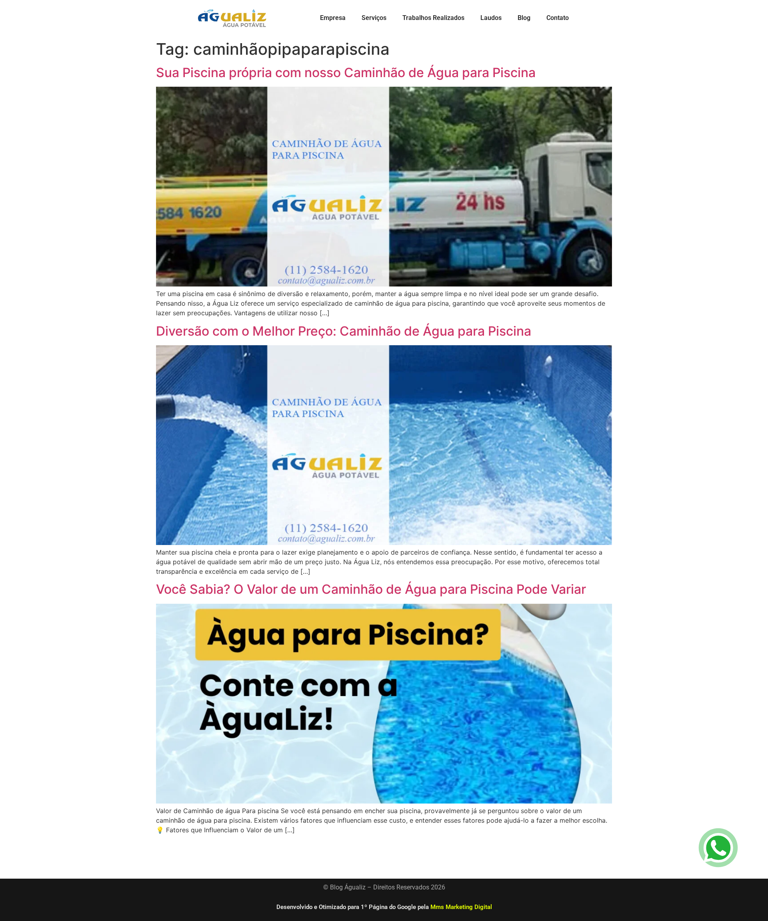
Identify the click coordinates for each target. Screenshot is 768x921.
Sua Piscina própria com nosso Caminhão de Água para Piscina (346, 72)
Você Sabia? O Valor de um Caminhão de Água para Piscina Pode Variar (371, 589)
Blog (524, 18)
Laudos (491, 18)
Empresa (333, 18)
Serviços (374, 18)
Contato (557, 18)
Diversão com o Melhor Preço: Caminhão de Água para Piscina (343, 331)
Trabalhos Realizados (433, 18)
